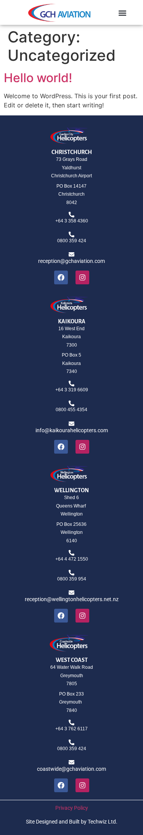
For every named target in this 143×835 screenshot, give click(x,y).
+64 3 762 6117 (71, 728)
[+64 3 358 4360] (71, 214)
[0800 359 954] (71, 573)
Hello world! (38, 77)
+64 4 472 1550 (71, 559)
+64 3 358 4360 (71, 221)
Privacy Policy (71, 808)
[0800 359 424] (71, 234)
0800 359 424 (71, 240)
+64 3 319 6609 (71, 389)
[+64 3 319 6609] (71, 383)
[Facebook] (61, 277)
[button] (122, 12)
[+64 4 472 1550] (71, 553)
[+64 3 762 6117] (71, 722)
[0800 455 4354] (71, 403)
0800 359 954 (71, 579)
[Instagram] (82, 277)
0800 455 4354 (71, 409)
